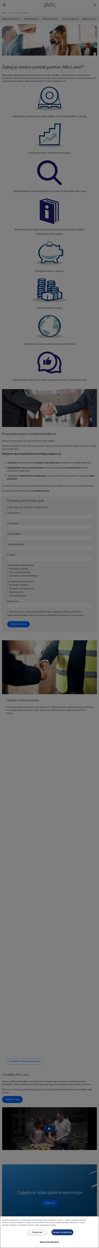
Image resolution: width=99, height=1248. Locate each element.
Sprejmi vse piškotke (62, 1232)
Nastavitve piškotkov (49, 1242)
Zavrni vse (37, 1232)
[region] (49, 1232)
